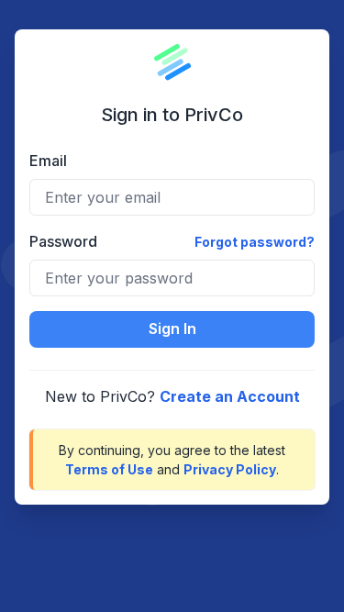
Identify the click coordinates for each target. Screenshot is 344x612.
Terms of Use (109, 469)
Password (63, 241)
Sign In (172, 328)
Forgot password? (254, 242)
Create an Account (230, 396)
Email (48, 160)
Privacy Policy (229, 469)
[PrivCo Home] (172, 62)
